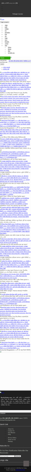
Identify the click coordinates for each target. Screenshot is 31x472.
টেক (6, 36)
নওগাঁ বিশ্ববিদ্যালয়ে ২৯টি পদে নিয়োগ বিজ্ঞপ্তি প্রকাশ (13, 159)
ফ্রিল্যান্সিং (7, 42)
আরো (6, 45)
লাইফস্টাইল (7, 32)
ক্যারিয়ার (7, 29)
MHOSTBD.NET (20, 470)
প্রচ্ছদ (6, 25)
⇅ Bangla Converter (18, 14)
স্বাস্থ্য (6, 38)
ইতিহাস (9, 47)
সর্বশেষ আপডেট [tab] (6, 67)
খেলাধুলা (6, 44)
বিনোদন (9, 49)
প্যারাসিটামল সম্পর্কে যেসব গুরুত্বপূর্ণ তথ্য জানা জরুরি (13, 205)
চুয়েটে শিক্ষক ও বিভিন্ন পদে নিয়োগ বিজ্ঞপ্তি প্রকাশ (12, 196)
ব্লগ (6, 31)
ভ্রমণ (6, 40)
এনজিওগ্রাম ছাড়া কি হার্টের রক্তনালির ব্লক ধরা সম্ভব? (13, 244)
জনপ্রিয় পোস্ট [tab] (6, 69)
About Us (11, 429)
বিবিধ (9, 51)
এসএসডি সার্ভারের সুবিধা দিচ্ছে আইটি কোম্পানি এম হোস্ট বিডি (15, 296)
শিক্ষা (6, 34)
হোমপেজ (2, 64)
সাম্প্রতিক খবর (11, 53)
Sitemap (10, 441)
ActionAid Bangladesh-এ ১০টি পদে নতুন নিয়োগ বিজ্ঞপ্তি (15, 128)
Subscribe (18, 456)
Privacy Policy (12, 437)
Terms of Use (12, 439)
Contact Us (11, 431)
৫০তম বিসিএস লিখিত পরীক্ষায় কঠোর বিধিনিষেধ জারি (12, 137)
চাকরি (6, 27)
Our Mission (11, 432)
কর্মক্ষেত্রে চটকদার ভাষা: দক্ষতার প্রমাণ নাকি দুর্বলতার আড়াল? (15, 82)
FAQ (9, 434)
